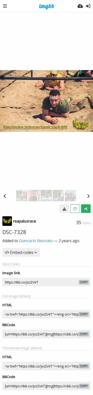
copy (84, 282)
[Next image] (88, 196)
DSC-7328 (14, 231)
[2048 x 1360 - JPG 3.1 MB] (64, 208)
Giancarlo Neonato (36, 240)
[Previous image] (5, 196)
